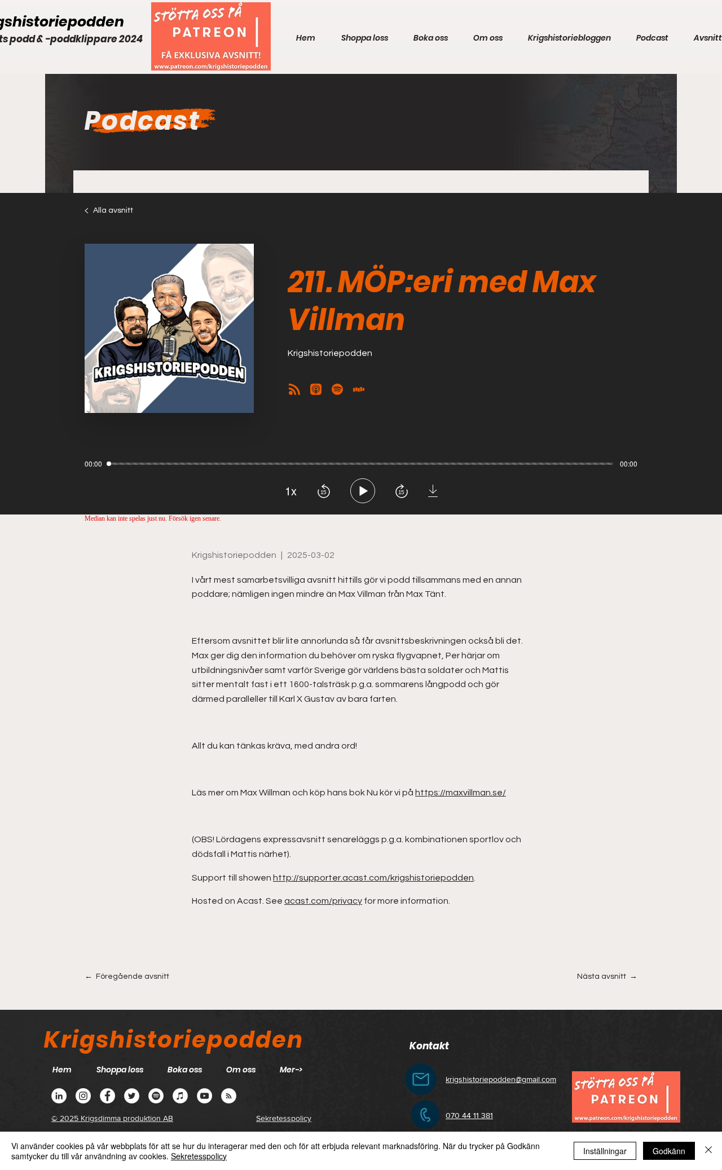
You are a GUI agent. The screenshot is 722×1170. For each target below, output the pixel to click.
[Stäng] (708, 1151)
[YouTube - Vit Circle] (204, 1095)
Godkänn (669, 1150)
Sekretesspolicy (199, 1156)
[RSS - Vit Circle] (228, 1095)
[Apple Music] (180, 1095)
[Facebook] (107, 1095)
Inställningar (605, 1150)
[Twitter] (131, 1095)
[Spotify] (156, 1095)
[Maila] (420, 1079)
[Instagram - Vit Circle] (83, 1095)
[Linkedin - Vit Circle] (59, 1095)
